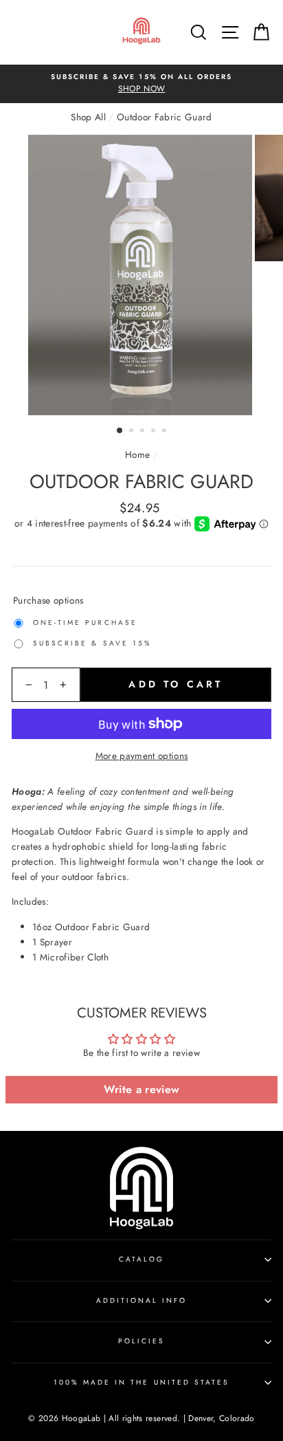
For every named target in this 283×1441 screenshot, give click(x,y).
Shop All (88, 117)
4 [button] (154, 431)
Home (137, 454)
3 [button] (143, 431)
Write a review (142, 1089)
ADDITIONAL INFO (142, 1300)
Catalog (141, 1259)
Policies (141, 1341)
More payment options (141, 755)
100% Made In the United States (142, 1382)
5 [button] (165, 431)
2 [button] (132, 431)
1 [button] (120, 431)
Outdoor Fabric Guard (164, 117)
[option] (141, 84)
